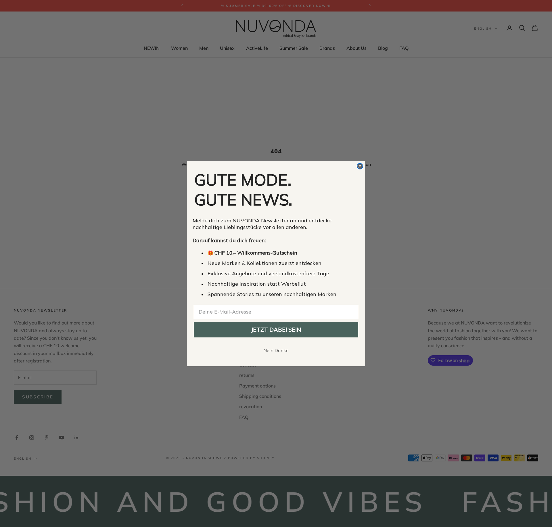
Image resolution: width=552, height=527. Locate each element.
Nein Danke (276, 350)
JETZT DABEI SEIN (276, 329)
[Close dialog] (360, 166)
